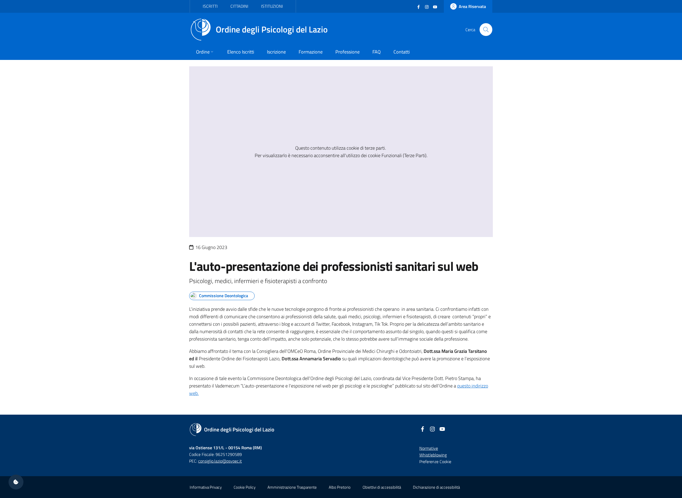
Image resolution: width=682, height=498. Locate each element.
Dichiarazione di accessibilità (436, 487)
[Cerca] (486, 29)
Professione (347, 51)
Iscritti (210, 6)
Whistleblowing (433, 455)
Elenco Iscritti (240, 51)
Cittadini (239, 6)
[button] (16, 482)
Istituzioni (272, 6)
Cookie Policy (244, 487)
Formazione (311, 51)
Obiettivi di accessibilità (382, 487)
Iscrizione (276, 51)
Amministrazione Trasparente (292, 487)
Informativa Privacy (206, 487)
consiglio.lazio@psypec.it (220, 461)
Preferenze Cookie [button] (435, 461)
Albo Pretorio (340, 487)
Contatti (401, 51)
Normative (428, 448)
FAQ (376, 51)
